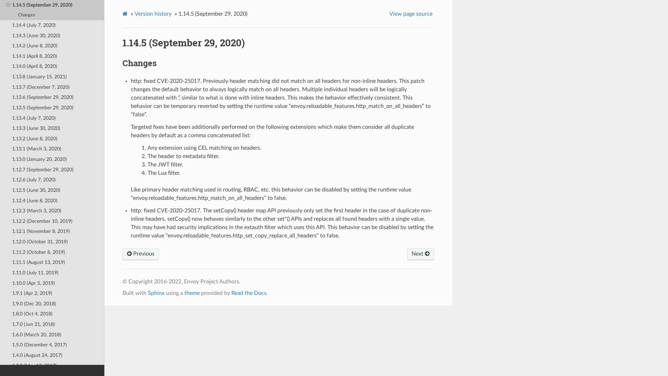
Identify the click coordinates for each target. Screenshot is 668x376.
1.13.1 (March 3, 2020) (36, 148)
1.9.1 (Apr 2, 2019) (32, 293)
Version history (153, 14)
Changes (26, 15)
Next (418, 254)
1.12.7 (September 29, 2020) (42, 169)
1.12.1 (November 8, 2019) (41, 231)
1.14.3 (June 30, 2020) (36, 35)
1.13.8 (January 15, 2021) (39, 76)
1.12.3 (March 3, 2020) (36, 210)
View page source (410, 14)
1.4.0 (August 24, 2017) (37, 355)
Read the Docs (249, 293)
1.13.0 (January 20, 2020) (39, 159)
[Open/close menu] (8, 5)
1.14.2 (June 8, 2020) (34, 45)
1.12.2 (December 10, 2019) (42, 221)
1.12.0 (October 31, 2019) (40, 241)
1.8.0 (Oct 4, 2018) (32, 313)
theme (192, 293)
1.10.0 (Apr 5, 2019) (33, 283)
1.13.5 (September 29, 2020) (42, 107)
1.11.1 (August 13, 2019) (38, 262)
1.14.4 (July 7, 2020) (34, 25)
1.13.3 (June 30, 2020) (36, 128)
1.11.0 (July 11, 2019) (35, 272)
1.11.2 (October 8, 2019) (38, 252)
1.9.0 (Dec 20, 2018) (34, 303)
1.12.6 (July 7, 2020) (34, 179)
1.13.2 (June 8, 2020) (34, 138)
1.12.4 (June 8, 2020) (34, 200)
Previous (143, 254)
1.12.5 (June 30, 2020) (36, 190)
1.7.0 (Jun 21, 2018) (33, 324)
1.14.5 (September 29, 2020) (42, 5)
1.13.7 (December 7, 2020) (41, 87)
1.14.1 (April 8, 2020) (34, 56)
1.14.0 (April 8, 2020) (34, 66)
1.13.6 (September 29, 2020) (42, 97)
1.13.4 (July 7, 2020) (34, 118)
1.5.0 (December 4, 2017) (39, 344)
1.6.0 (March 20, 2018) (36, 334)
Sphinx (156, 293)
